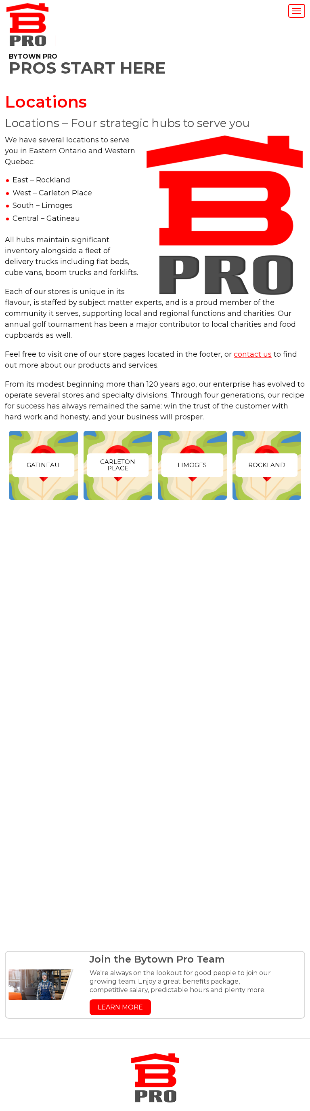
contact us (253, 354)
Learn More (120, 1007)
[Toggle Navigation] (296, 11)
